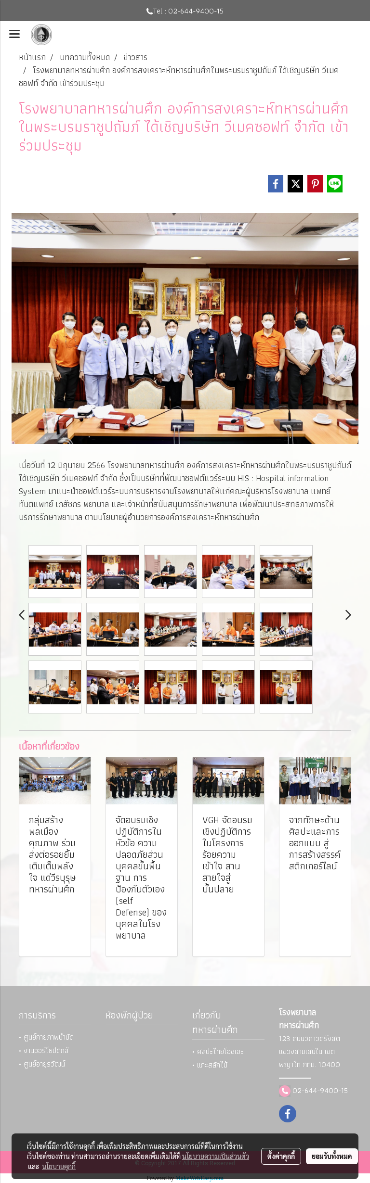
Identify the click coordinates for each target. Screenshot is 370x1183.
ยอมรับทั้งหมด (332, 1156)
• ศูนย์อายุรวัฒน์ (42, 1064)
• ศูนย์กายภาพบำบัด (46, 1037)
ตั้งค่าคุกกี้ (281, 1156)
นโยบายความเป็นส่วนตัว (215, 1156)
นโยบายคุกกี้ (59, 1166)
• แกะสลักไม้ (209, 1065)
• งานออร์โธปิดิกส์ (44, 1050)
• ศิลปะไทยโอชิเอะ (218, 1051)
